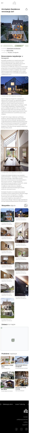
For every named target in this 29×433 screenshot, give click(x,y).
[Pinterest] (26, 429)
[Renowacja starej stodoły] (21, 378)
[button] (14, 337)
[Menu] (26, 3)
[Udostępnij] (26, 9)
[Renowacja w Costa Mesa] (7, 360)
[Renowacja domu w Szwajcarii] (21, 360)
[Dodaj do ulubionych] (26, 17)
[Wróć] (2, 3)
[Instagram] (21, 429)
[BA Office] (7, 379)
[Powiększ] (14, 29)
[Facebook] (16, 429)
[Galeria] (26, 40)
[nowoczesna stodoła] (14, 3)
